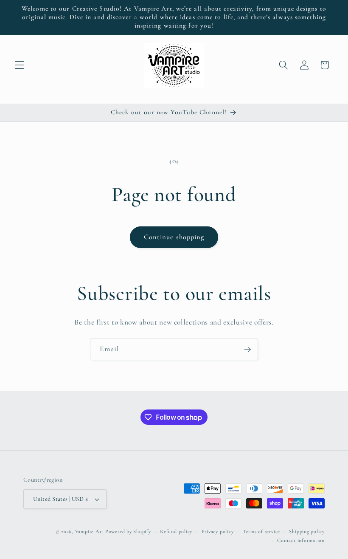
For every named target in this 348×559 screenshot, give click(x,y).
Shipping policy (307, 531)
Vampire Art (89, 531)
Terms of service (261, 531)
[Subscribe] (247, 350)
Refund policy (176, 531)
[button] (19, 65)
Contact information (301, 540)
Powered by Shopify (128, 531)
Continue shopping (174, 237)
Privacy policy (218, 531)
